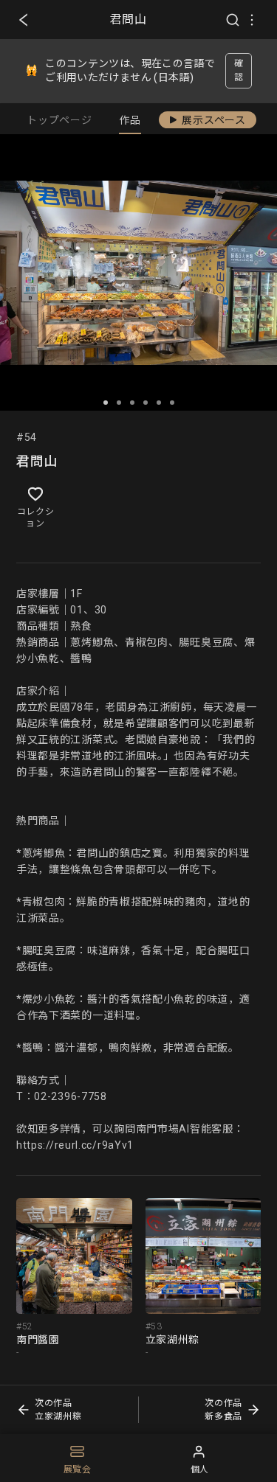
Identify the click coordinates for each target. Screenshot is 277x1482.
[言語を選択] (252, 20)
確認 (239, 70)
